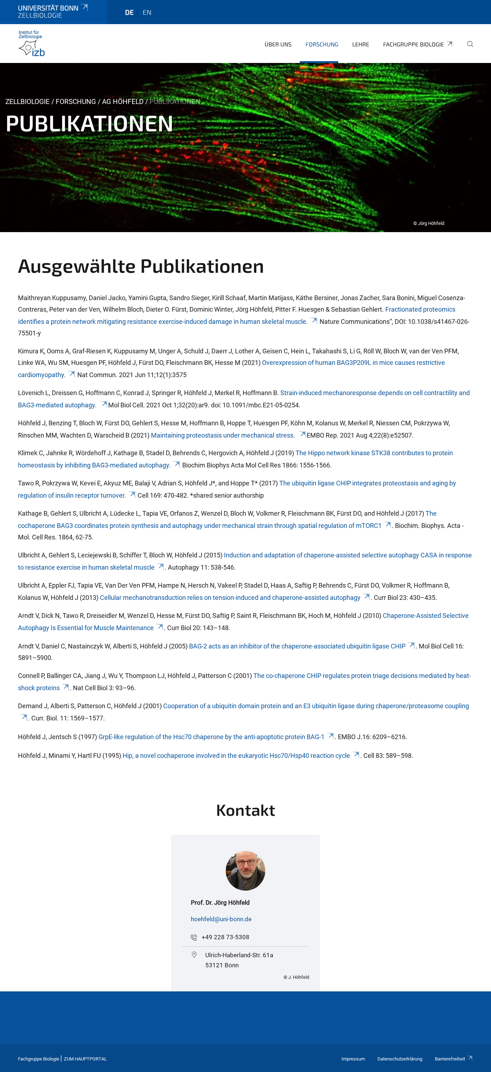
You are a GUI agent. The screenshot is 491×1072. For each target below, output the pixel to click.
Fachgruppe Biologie (413, 44)
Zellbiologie (27, 102)
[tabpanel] (245, 147)
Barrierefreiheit (450, 1059)
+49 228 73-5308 (225, 937)
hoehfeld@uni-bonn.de (221, 919)
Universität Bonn (48, 8)
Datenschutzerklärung (399, 1059)
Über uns (278, 44)
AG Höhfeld (122, 102)
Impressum (353, 1059)
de (129, 12)
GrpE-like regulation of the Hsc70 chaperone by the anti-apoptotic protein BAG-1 (211, 737)
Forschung (322, 44)
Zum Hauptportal (85, 1059)
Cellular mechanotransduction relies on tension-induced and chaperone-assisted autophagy (230, 597)
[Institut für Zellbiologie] (31, 43)
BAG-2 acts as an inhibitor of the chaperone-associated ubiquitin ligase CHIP (297, 646)
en (147, 12)
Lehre (360, 44)
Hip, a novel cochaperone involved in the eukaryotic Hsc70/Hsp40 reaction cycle (236, 755)
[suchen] (467, 49)
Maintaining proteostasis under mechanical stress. (224, 435)
